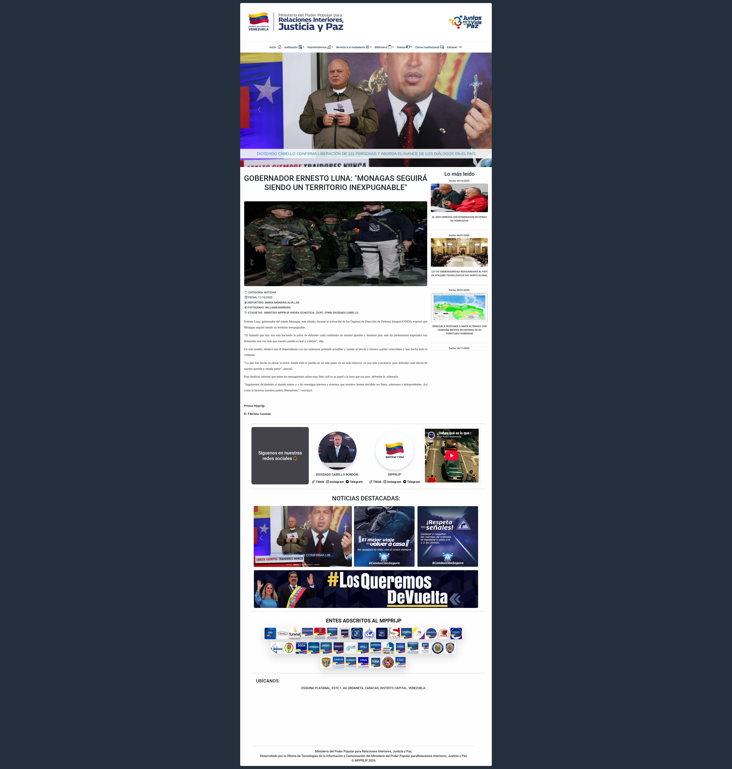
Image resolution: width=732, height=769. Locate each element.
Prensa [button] (401, 47)
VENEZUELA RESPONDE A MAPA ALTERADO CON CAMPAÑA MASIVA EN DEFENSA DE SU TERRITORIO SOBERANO (459, 330)
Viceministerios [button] (316, 47)
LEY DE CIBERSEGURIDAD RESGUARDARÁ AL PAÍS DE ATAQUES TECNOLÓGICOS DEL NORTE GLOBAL (459, 273)
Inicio (273, 47)
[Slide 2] (296, 565)
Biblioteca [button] (381, 47)
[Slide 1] (289, 565)
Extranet (452, 47)
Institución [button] (290, 47)
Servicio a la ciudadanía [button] (350, 47)
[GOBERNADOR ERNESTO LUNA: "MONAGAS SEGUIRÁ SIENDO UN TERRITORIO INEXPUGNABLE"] (335, 243)
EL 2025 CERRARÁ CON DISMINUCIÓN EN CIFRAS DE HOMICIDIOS (459, 219)
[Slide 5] (316, 565)
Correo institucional (427, 47)
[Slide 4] (310, 565)
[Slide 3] (303, 565)
